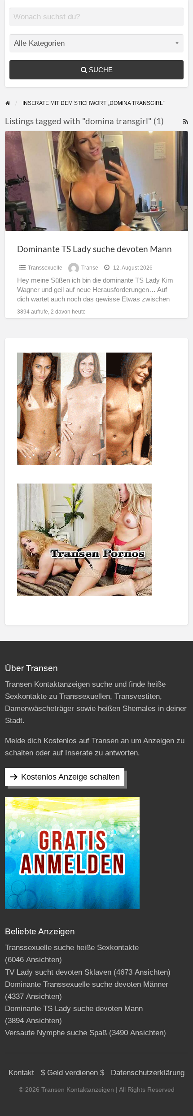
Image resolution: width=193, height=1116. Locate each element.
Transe (89, 268)
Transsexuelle (45, 268)
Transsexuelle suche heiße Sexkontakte (72, 947)
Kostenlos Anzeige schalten (70, 776)
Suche (100, 70)
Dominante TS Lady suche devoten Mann (94, 249)
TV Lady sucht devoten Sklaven (58, 972)
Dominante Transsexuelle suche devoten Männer (86, 984)
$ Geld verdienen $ (72, 1072)
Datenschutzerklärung (147, 1072)
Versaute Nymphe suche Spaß (56, 1033)
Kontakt (21, 1072)
